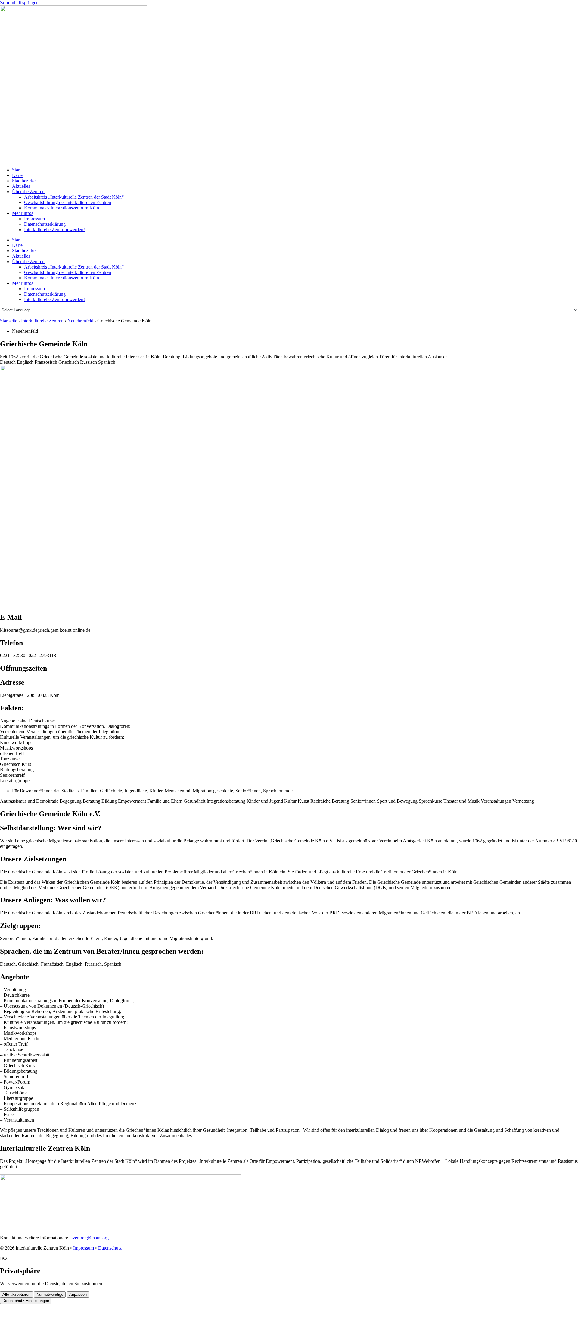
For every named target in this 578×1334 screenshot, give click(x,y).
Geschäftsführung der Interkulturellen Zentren (67, 202)
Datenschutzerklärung (45, 224)
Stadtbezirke (24, 180)
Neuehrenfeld (80, 320)
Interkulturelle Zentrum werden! (54, 229)
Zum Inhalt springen (19, 2)
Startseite (8, 320)
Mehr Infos (22, 213)
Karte (17, 175)
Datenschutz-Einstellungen (25, 1300)
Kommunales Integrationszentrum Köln (61, 207)
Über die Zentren (28, 191)
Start (16, 169)
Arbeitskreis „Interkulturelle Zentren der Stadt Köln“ (74, 197)
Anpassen (78, 1294)
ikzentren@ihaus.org (89, 1237)
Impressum (34, 218)
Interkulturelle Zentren (42, 320)
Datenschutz (110, 1248)
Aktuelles (21, 186)
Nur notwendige (49, 1294)
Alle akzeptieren (16, 1294)
